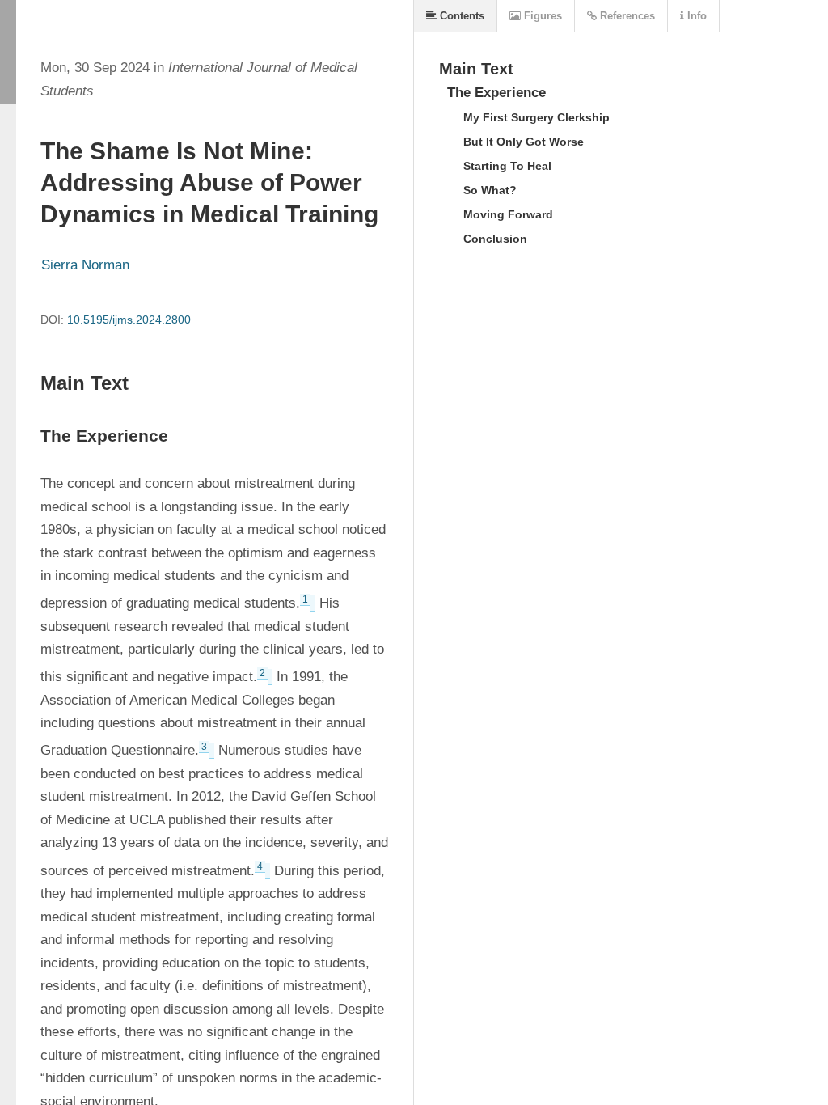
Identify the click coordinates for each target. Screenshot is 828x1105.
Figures (541, 16)
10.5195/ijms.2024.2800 (129, 319)
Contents (460, 16)
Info (695, 16)
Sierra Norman (85, 265)
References (626, 16)
